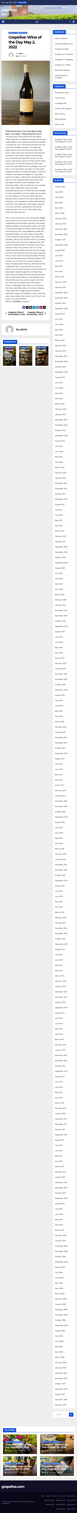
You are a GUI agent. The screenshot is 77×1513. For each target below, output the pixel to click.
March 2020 (59, 595)
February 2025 (60, 282)
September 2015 (61, 881)
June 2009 (59, 1278)
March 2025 (59, 277)
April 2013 (59, 1034)
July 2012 (58, 1082)
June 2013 (59, 1024)
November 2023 (61, 361)
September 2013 (61, 1008)
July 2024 (59, 319)
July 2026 (59, 192)
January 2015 (60, 923)
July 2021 (58, 510)
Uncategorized (60, 103)
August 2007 (60, 1394)
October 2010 (60, 1193)
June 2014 (59, 960)
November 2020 (61, 552)
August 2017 (60, 759)
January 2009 (60, 1304)
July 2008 (59, 1336)
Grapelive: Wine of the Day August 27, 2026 (18, 1467)
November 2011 (61, 1124)
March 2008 (60, 1357)
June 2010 (59, 1214)
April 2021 (59, 526)
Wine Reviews (23, 32)
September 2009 (61, 1262)
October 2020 (60, 557)
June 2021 (59, 515)
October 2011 (60, 1129)
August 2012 (60, 1076)
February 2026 (61, 218)
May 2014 (59, 965)
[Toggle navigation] (36, 21)
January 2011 (60, 1177)
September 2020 (61, 563)
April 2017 (59, 780)
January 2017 (60, 796)
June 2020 (59, 579)
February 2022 (60, 473)
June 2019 (59, 642)
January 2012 (60, 1114)
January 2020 (60, 605)
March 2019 (59, 658)
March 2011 (59, 1167)
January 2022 (60, 478)
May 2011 (58, 1156)
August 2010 (60, 1204)
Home (42, 1496)
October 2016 (60, 812)
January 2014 (60, 986)
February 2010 (60, 1235)
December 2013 (61, 992)
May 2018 (59, 711)
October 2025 (60, 240)
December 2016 (61, 801)
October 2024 (60, 303)
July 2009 (59, 1272)
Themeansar (5, 1503)
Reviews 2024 (60, 1509)
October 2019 (60, 621)
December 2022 (61, 420)
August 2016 (60, 822)
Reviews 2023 (71, 1504)
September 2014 (61, 944)
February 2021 (60, 536)
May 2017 (59, 775)
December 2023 (61, 356)
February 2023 (60, 409)
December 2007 (61, 1373)
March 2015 (59, 912)
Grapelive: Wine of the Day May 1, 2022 (34, 313)
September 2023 (61, 372)
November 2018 (61, 679)
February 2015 (60, 918)
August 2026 (60, 187)
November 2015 (61, 870)
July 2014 (59, 955)
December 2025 (61, 229)
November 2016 (61, 806)
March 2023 (59, 404)
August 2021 (60, 504)
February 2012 (60, 1108)
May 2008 (59, 1347)
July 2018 (59, 700)
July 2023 (59, 383)
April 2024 (59, 335)
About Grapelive (61, 38)
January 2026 (60, 224)
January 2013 (60, 1050)
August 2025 (60, 250)
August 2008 (60, 1331)
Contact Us (61, 1496)
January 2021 (60, 542)
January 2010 (60, 1241)
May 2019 (59, 647)
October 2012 (60, 1066)
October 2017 (60, 748)
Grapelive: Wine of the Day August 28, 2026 (55, 1446)
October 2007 (60, 1384)
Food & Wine (60, 98)
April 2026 (59, 208)
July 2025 (59, 256)
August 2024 (60, 314)
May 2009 (59, 1283)
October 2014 (60, 939)
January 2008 (60, 1368)
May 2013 (58, 1029)
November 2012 (61, 1061)
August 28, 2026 (50, 1450)
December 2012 (61, 1055)
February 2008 (61, 1362)
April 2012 (59, 1098)
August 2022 (60, 441)
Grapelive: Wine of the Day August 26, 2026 (55, 1467)
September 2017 (61, 753)
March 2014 (59, 976)
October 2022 (60, 430)
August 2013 (60, 1013)
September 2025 (61, 245)
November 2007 (61, 1378)
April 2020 (59, 589)
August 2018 (60, 695)
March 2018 (59, 722)
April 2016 (59, 843)
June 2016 (59, 833)
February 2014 (60, 981)
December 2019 (61, 610)
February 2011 (60, 1172)
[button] (70, 22)
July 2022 (59, 446)
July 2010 (59, 1209)
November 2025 (61, 234)
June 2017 (59, 769)
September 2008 (61, 1325)
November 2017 (61, 743)
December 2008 (61, 1310)
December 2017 (61, 738)
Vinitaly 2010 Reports (63, 109)
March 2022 (59, 467)
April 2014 (59, 971)
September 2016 (61, 817)
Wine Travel (59, 124)
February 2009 (61, 1299)
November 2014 (61, 933)
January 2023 (60, 414)
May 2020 (59, 584)
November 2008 (61, 1315)
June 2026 (59, 197)
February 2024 (61, 346)
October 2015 (60, 875)
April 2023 (59, 399)
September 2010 (61, 1198)
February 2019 (60, 663)
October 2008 (60, 1320)
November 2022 (61, 425)
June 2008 (59, 1341)
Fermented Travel (62, 93)
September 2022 (61, 436)
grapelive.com (13, 1487)
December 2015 (61, 865)
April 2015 (59, 907)
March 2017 (59, 785)
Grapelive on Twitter (63, 65)
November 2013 (61, 997)
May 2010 (59, 1219)
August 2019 (60, 632)
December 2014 (61, 928)
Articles (54, 1496)
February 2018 (60, 727)
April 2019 (59, 653)
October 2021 (60, 494)
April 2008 (59, 1352)
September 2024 (61, 308)
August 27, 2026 (13, 1472)
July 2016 (59, 828)
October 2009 (60, 1257)
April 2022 (59, 462)
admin (20, 53)
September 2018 (61, 690)
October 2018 (60, 685)
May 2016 (59, 838)
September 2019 (61, 626)
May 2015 (58, 902)
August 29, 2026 (13, 1450)
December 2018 (61, 674)
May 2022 (59, 457)
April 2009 (59, 1288)
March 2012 (59, 1103)
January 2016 (60, 859)
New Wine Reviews (62, 70)
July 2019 (59, 637)
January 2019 (60, 669)
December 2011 (61, 1119)
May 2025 (59, 266)
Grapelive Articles (62, 49)
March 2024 (60, 340)
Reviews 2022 (60, 1504)
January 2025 (60, 287)
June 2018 (59, 706)
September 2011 (61, 1135)
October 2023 (60, 367)
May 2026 (59, 203)
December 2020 (61, 547)
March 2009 (60, 1294)
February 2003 (61, 1405)
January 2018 (60, 732)
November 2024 (61, 298)
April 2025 (59, 271)
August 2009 (60, 1267)
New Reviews (71, 1496)
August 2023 (60, 377)
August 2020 (60, 568)
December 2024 (61, 293)
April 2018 (59, 716)
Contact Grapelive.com (64, 44)
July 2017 (59, 764)
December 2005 (61, 1400)
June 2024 (59, 324)
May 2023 (59, 393)
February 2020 (61, 600)
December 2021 (61, 483)
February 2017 (60, 790)
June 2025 (59, 261)
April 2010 (59, 1225)
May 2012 (58, 1092)
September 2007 (61, 1389)
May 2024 (59, 330)
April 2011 (59, 1161)
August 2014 (60, 949)
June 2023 (59, 388)
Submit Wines (71, 1509)
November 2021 (61, 489)
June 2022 (59, 452)
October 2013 (60, 1002)
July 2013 (58, 1018)
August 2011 (59, 1140)
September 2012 (61, 1071)
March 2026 (59, 213)
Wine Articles (13, 32)
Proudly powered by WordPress (12, 1501)
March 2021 (59, 531)
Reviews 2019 (60, 1500)
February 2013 (60, 1045)
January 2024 (60, 351)
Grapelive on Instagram (64, 60)
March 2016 (59, 849)
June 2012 (59, 1087)
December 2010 (61, 1182)
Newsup (30, 1501)
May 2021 (58, 520)
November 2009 (61, 1251)
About (48, 1496)
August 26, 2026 (50, 1472)
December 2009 (61, 1246)
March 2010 (59, 1230)
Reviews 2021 (50, 1504)
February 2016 (60, 854)
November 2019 (61, 616)
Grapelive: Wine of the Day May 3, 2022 (16, 313)
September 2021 (61, 499)
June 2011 (59, 1151)
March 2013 (59, 1039)
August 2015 (60, 886)
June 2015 (59, 896)
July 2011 (58, 1145)
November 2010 (61, 1188)
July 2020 (59, 573)
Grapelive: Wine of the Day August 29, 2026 (18, 1446)
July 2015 (58, 891)
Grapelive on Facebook (64, 54)
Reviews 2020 (71, 1500)
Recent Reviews (50, 1500)
